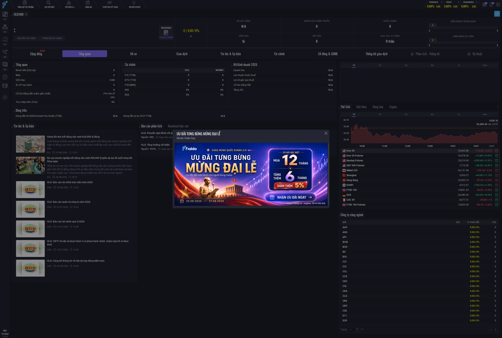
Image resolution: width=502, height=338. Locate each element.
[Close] (326, 133)
